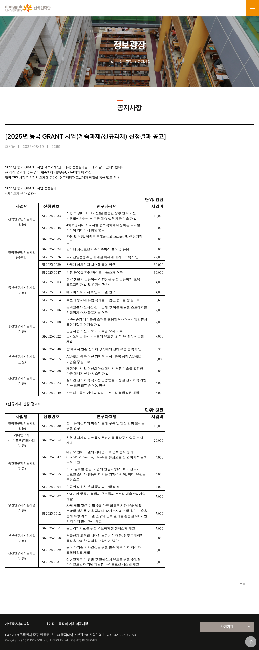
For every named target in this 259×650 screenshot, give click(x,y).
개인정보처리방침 (17, 624)
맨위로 (250, 641)
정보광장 (126, 62)
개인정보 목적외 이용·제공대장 (67, 624)
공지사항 (144, 62)
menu (252, 8)
